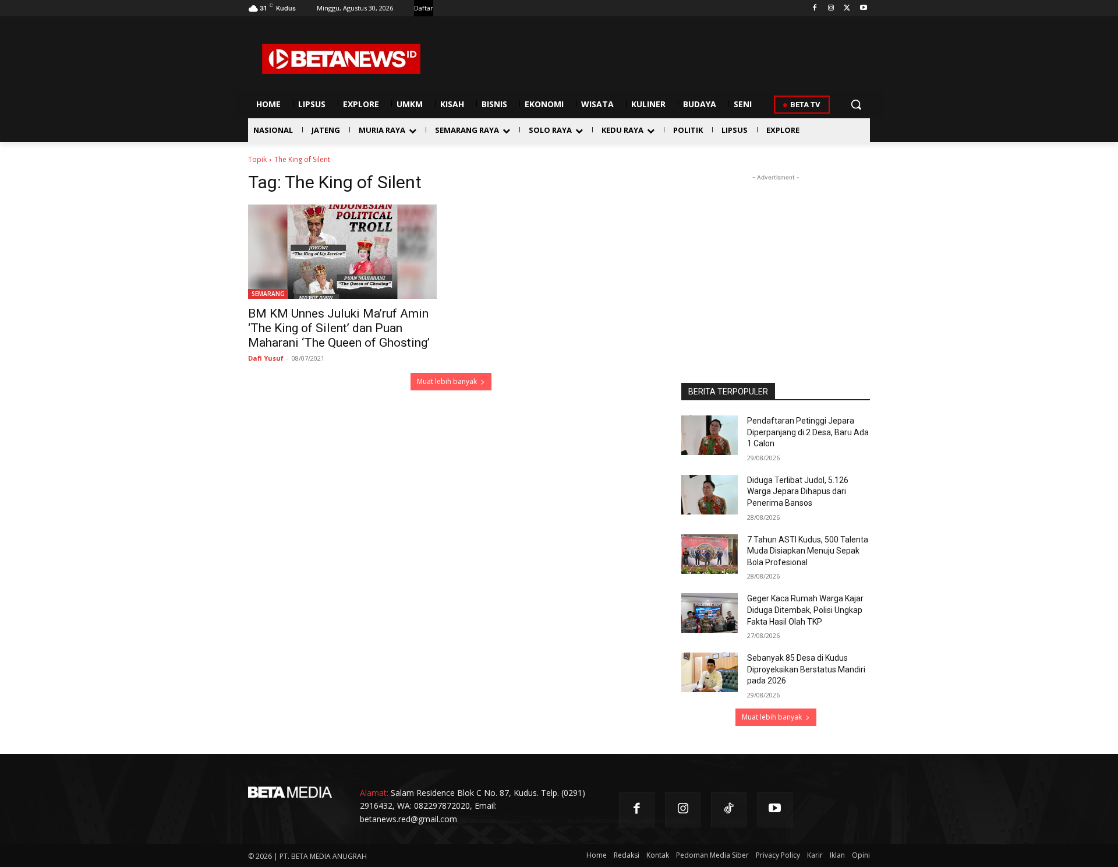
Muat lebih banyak (447, 381)
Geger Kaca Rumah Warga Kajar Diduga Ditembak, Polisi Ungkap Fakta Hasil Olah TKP (805, 610)
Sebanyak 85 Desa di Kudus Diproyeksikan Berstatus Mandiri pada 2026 (806, 669)
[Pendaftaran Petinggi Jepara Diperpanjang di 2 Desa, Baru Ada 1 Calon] (709, 435)
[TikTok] (728, 809)
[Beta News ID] (341, 59)
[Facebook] (815, 8)
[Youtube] (863, 8)
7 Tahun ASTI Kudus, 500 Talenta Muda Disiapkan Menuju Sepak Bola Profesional (807, 551)
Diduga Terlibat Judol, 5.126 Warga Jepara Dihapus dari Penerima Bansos (797, 491)
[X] (847, 8)
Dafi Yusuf (266, 358)
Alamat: (374, 792)
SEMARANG (268, 294)
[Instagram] (831, 8)
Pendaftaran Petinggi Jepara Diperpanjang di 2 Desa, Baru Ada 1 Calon (808, 432)
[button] (856, 104)
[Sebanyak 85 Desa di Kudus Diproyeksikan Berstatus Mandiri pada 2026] (709, 672)
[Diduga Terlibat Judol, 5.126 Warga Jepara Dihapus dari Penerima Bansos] (709, 494)
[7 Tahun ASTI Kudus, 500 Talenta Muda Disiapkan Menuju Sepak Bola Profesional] (709, 554)
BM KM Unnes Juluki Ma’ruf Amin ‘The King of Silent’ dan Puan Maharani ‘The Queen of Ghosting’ (339, 328)
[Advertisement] (775, 256)
